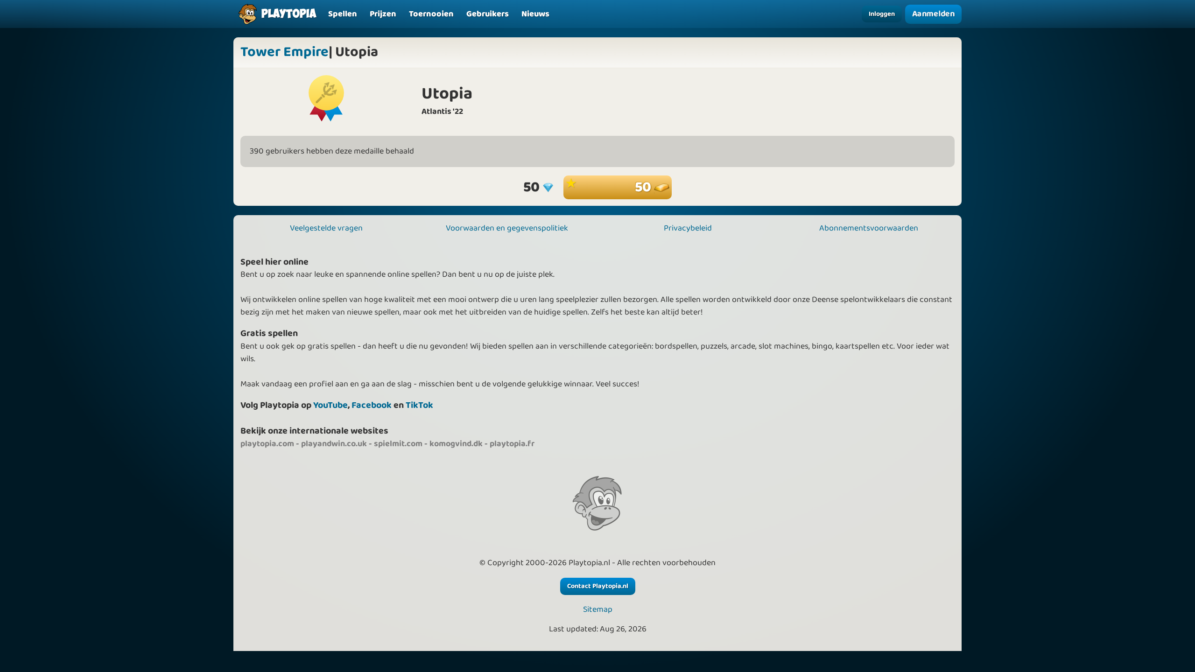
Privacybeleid (688, 228)
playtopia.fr (512, 443)
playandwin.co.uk (334, 443)
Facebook (371, 405)
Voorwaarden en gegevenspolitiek (507, 228)
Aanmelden (933, 14)
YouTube (330, 405)
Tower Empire (284, 52)
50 (644, 187)
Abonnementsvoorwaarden (868, 228)
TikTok (419, 405)
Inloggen (882, 14)
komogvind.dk (456, 443)
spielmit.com (398, 443)
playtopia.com (267, 443)
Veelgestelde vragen (326, 228)
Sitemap (597, 609)
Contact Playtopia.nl (597, 586)
